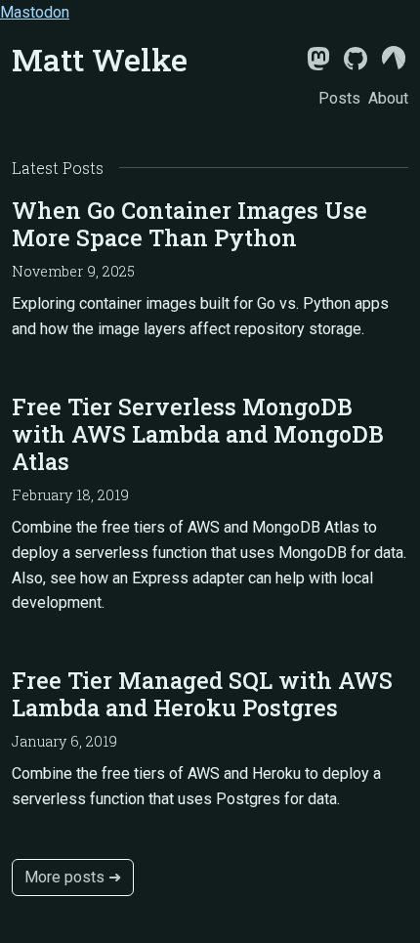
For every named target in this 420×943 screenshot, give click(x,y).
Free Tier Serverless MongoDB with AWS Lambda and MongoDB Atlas (198, 434)
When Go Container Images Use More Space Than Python (189, 223)
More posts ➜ (72, 877)
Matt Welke (100, 59)
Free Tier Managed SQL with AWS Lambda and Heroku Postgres (202, 693)
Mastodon (34, 12)
